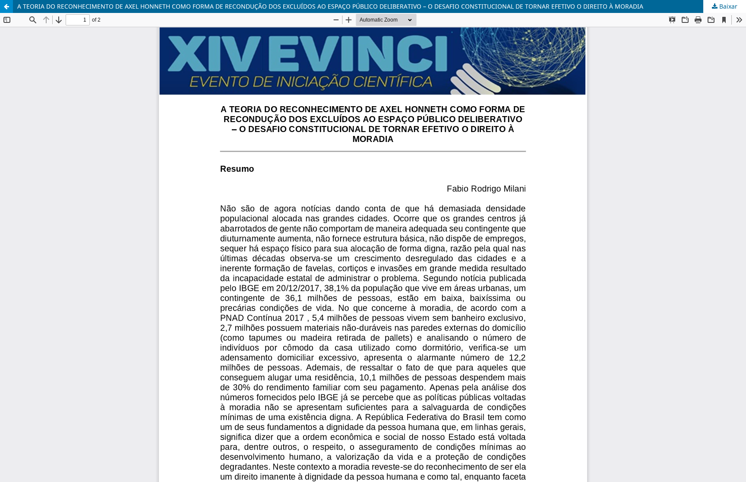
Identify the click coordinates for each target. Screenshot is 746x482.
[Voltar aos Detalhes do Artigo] (6, 6)
